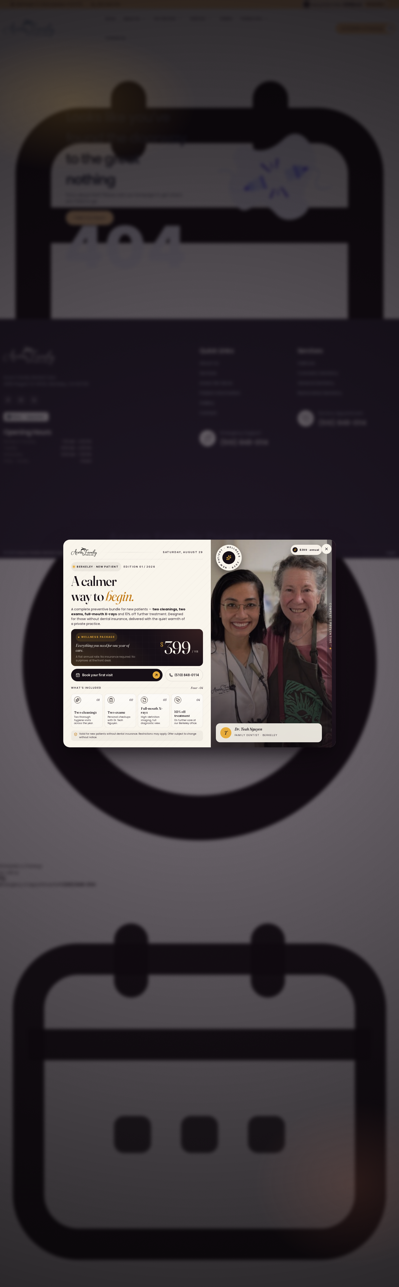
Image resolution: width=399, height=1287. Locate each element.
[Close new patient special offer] (326, 549)
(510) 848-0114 (187, 675)
